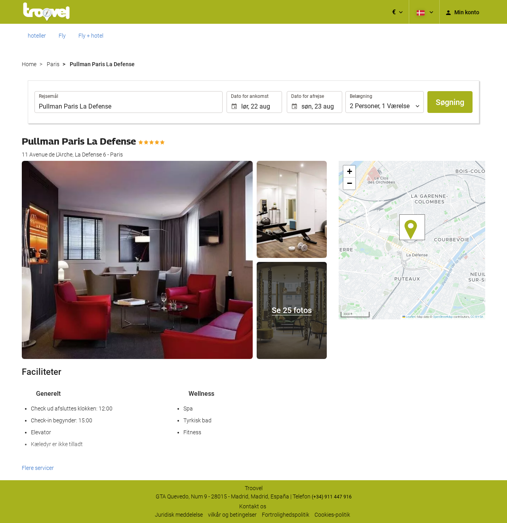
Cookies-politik (332, 515)
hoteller (37, 35)
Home (29, 64)
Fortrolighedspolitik (285, 515)
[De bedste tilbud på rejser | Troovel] (46, 12)
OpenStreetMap (443, 317)
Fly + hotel (90, 35)
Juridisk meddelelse (179, 515)
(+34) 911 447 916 (332, 497)
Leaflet (410, 317)
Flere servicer (38, 468)
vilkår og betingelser (232, 515)
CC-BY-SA (477, 317)
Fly (62, 35)
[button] (397, 12)
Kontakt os (252, 506)
